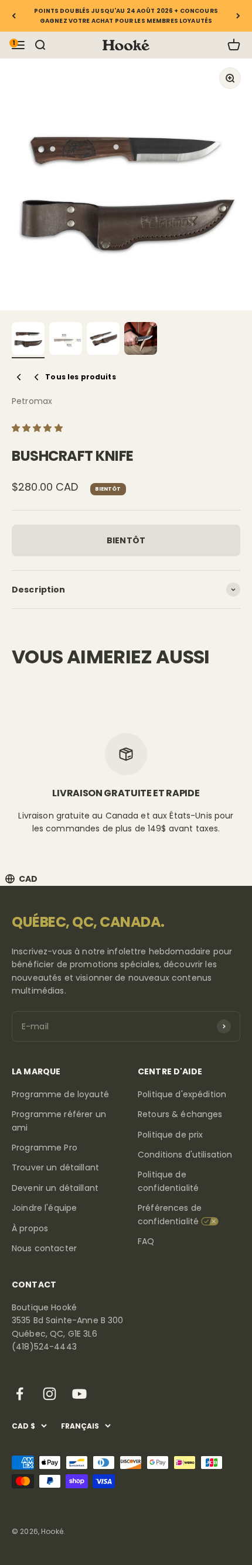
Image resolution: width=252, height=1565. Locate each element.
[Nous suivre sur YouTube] (79, 1394)
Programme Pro (44, 1147)
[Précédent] (14, 16)
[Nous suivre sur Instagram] (49, 1394)
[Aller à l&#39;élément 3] (103, 340)
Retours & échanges (180, 1114)
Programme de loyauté (60, 1094)
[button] (38, 428)
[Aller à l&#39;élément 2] (65, 340)
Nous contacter (44, 1248)
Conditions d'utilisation (185, 1154)
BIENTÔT (126, 540)
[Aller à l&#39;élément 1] (28, 340)
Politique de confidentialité (168, 1181)
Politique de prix (170, 1135)
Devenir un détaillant (55, 1188)
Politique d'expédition (182, 1094)
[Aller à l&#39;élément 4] (140, 340)
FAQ (146, 1241)
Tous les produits (80, 377)
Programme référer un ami (59, 1120)
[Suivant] (238, 16)
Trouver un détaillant (55, 1167)
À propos (30, 1228)
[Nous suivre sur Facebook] (20, 1394)
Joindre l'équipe (44, 1208)
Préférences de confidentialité (170, 1214)
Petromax (32, 401)
